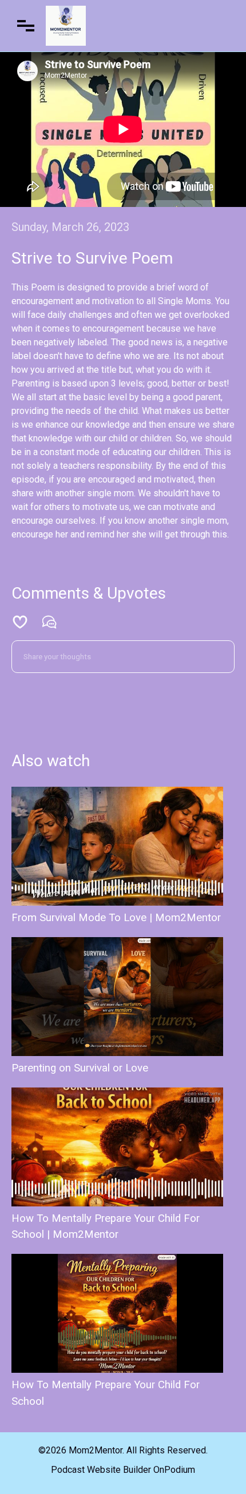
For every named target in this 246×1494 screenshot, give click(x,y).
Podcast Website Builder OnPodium (123, 1469)
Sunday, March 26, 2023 (70, 227)
